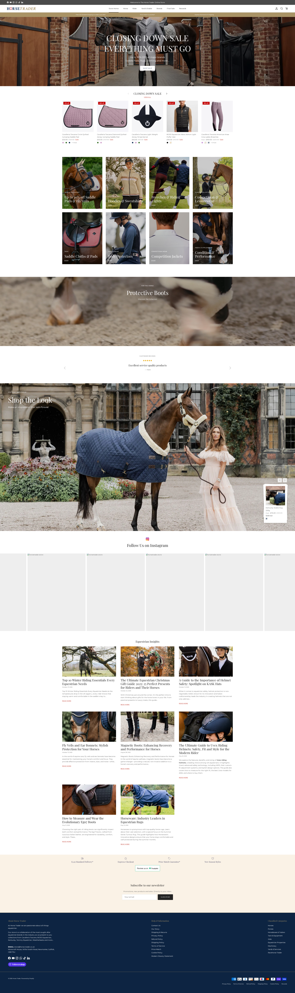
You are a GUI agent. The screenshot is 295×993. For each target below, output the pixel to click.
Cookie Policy (156, 953)
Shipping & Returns (159, 932)
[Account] (276, 8)
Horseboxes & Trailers (276, 932)
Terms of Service (158, 946)
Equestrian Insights (147, 641)
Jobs (270, 939)
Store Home (114, 8)
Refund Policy (157, 939)
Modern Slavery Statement (162, 956)
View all (147, 97)
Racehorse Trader (275, 953)
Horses (270, 926)
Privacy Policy (157, 936)
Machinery (272, 946)
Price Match (156, 949)
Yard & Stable (146, 8)
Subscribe (165, 897)
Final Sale (171, 8)
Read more (66, 701)
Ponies (270, 929)
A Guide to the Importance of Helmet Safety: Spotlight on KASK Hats (205, 682)
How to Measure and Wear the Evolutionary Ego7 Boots (83, 820)
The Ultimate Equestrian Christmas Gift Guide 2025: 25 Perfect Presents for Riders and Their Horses (145, 684)
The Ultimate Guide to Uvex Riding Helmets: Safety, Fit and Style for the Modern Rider (204, 749)
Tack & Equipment (275, 936)
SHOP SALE (147, 68)
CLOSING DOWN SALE (147, 93)
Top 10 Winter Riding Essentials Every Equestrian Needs (88, 682)
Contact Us (155, 926)
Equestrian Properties (276, 942)
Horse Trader (17, 978)
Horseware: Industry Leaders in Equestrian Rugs (143, 820)
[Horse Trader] (21, 8)
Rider (135, 8)
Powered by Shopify (27, 978)
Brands (159, 8)
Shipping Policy (157, 942)
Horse (125, 8)
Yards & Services (274, 949)
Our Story (155, 929)
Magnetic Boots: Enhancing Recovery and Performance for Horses (146, 747)
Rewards (182, 8)
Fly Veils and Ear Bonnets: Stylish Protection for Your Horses (85, 747)
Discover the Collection (147, 299)
